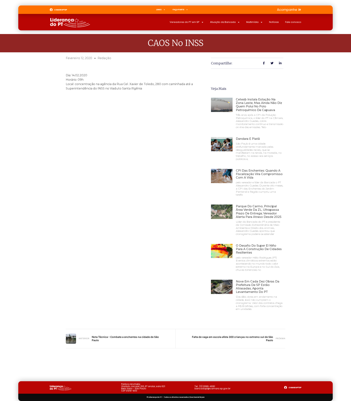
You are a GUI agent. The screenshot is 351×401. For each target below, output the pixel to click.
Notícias (274, 22)
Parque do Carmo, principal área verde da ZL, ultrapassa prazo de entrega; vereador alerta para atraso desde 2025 (258, 212)
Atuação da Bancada (223, 22)
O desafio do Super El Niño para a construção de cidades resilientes (259, 249)
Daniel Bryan (199, 397)
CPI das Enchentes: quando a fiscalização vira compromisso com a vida (259, 174)
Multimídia (252, 22)
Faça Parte (178, 9)
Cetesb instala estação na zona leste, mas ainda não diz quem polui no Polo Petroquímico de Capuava (259, 105)
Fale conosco (293, 22)
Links (159, 9)
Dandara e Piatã (248, 138)
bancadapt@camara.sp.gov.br (212, 388)
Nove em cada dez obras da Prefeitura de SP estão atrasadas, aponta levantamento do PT (257, 287)
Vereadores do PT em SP (184, 22)
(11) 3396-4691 (207, 386)
